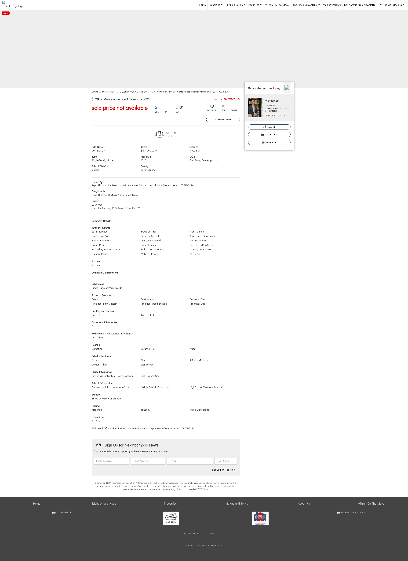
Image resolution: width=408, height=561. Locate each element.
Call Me (271, 127)
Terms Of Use (192, 533)
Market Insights (332, 4)
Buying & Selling (236, 6)
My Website (271, 142)
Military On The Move (277, 4)
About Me (255, 6)
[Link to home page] (14, 5)
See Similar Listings (223, 119)
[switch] (211, 109)
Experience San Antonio (306, 6)
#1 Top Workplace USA (392, 4)
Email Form (271, 134)
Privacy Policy (214, 533)
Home (202, 4)
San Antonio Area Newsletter (360, 4)
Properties (216, 6)
